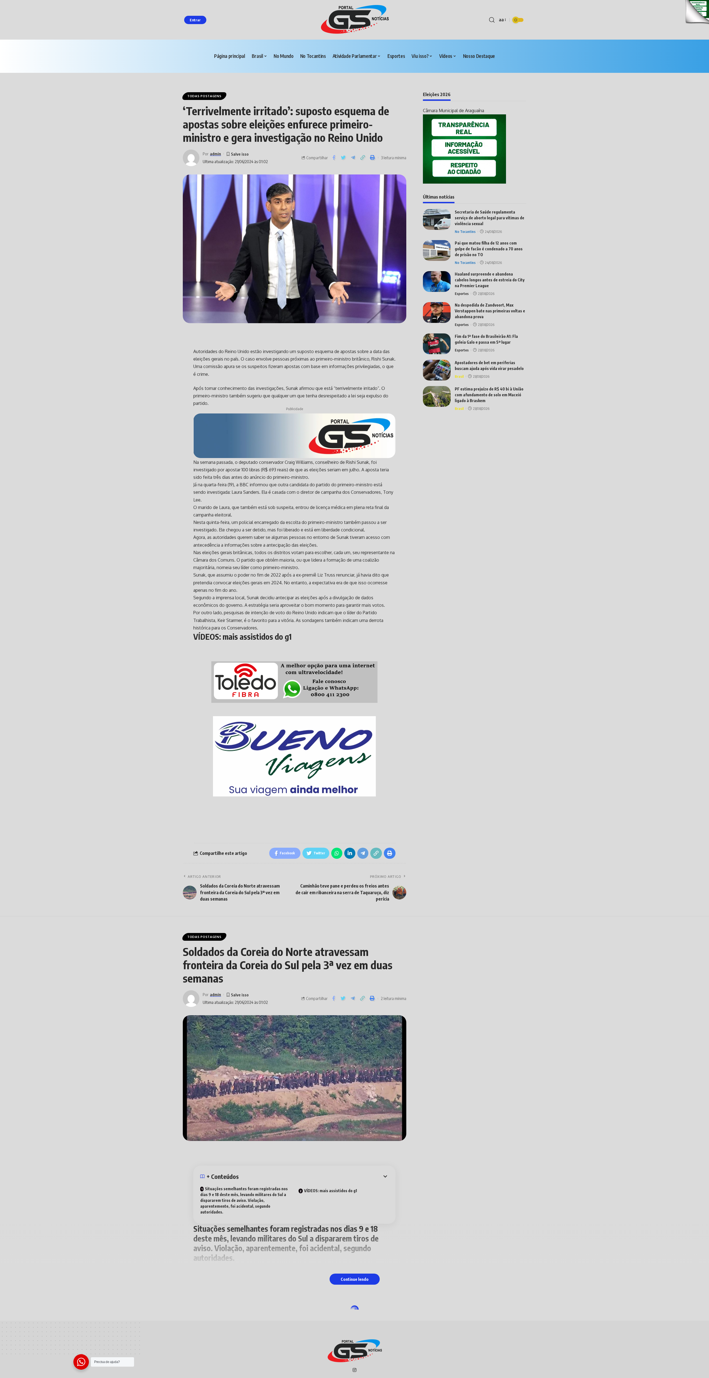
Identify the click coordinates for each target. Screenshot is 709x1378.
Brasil (459, 376)
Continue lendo (355, 1279)
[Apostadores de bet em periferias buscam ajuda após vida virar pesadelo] (437, 370)
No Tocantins (465, 231)
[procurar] (492, 20)
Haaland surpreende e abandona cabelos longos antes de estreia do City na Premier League (490, 280)
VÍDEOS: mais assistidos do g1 (330, 1190)
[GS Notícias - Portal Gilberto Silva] (354, 19)
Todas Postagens (204, 96)
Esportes (462, 293)
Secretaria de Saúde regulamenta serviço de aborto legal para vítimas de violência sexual (489, 218)
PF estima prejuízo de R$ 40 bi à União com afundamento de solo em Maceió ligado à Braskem (489, 395)
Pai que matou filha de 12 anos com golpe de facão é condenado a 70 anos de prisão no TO (489, 249)
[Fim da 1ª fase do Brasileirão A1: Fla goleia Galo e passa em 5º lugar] (437, 343)
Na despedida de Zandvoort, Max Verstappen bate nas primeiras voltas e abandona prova (490, 311)
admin (215, 153)
